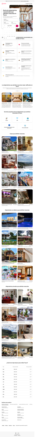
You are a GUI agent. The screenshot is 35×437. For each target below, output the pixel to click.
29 (14, 36)
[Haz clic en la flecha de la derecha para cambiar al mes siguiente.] (14, 25)
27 (11, 36)
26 (9, 36)
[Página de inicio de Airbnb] (4, 3)
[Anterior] (15, 91)
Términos (19, 435)
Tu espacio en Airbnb (29, 3)
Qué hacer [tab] (30, 404)
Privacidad (15, 435)
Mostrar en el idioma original (25, 1)
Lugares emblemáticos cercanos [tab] (23, 404)
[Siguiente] (19, 91)
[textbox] (7, 23)
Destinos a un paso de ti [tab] (5, 404)
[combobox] (11, 20)
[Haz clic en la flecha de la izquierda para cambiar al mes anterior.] (4, 25)
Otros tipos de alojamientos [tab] (14, 404)
